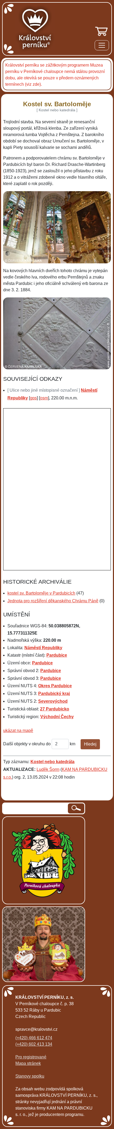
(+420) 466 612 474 (33, 1038)
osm (44, 398)
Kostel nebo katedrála (52, 761)
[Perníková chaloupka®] (44, 860)
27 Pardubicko (54, 709)
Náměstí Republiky (43, 647)
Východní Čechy (57, 716)
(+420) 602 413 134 (33, 1044)
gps (33, 398)
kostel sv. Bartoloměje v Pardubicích (41, 593)
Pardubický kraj (54, 693)
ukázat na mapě (18, 730)
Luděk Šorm (48, 769)
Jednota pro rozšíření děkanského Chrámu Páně (52, 601)
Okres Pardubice (55, 686)
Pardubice (56, 655)
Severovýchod (53, 701)
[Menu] (102, 46)
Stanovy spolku (29, 1076)
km (72, 744)
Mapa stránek (28, 1063)
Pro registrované (30, 1057)
